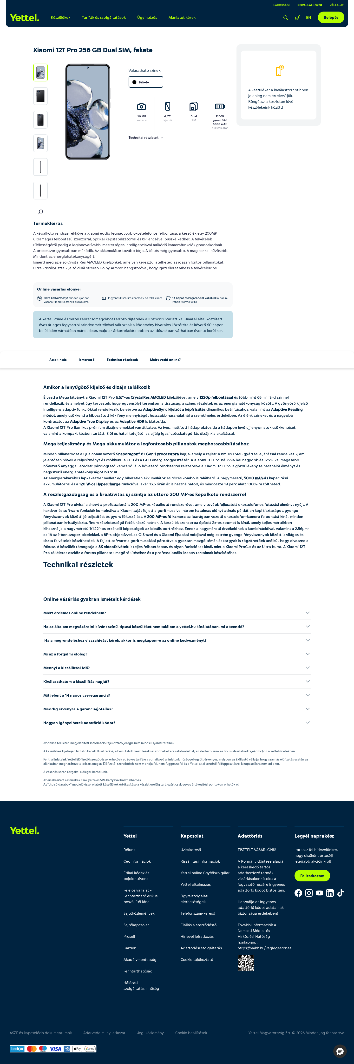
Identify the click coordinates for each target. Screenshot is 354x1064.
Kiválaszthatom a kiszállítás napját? (76, 681)
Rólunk (129, 849)
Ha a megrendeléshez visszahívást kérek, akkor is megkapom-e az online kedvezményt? (125, 640)
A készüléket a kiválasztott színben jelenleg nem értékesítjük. (278, 98)
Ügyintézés (147, 17)
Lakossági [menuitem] (281, 5)
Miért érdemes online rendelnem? (74, 612)
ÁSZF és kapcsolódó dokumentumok (41, 1032)
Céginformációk (137, 861)
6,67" (167, 116)
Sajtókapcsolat (136, 924)
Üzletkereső (191, 849)
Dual (193, 116)
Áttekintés (58, 359)
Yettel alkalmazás (196, 884)
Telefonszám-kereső (198, 913)
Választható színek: (145, 70)
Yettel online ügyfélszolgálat (205, 872)
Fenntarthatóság (138, 971)
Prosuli (129, 936)
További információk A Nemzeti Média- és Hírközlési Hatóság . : (263, 936)
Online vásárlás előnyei (59, 289)
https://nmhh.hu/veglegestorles (264, 947)
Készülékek (60, 17)
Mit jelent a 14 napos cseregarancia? (76, 695)
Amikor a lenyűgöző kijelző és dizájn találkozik (96, 387)
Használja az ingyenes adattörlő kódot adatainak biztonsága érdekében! (261, 907)
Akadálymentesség (140, 959)
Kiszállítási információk (200, 861)
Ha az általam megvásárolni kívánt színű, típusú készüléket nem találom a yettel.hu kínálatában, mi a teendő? (143, 626)
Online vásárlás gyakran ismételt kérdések (92, 599)
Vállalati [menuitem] (337, 5)
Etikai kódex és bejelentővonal (137, 875)
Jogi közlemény (150, 1032)
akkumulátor (220, 127)
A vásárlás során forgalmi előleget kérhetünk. (75, 772)
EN (308, 17)
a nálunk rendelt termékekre (200, 299)
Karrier (130, 947)
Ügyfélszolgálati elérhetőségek (194, 898)
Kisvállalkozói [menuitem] (309, 5)
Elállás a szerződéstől (199, 924)
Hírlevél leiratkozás (197, 936)
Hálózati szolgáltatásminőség (141, 985)
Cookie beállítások (191, 1032)
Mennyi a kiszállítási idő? (66, 667)
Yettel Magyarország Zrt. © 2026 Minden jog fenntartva (296, 1032)
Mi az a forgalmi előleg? (65, 654)
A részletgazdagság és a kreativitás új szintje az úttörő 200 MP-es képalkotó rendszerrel (144, 494)
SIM (193, 120)
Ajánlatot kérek (182, 17)
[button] (340, 1051)
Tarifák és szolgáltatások (104, 17)
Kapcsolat (192, 836)
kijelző (168, 120)
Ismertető (87, 359)
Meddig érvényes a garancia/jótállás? (78, 709)
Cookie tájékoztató (197, 959)
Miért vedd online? (165, 359)
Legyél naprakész (314, 836)
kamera (142, 120)
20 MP (141, 116)
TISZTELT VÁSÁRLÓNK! (257, 849)
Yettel (130, 836)
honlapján (246, 942)
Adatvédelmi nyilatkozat (104, 1032)
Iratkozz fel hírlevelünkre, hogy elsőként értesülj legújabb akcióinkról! (316, 855)
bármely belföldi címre (135, 297)
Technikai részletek (122, 359)
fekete (144, 82)
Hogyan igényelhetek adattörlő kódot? (79, 722)
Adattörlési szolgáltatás (201, 947)
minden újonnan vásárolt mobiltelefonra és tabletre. (67, 299)
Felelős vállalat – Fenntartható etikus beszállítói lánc (140, 896)
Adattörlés (250, 836)
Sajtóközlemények (139, 913)
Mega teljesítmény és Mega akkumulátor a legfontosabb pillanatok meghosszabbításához (146, 443)
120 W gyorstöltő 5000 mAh (220, 120)
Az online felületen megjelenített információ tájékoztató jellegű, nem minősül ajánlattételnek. (109, 743)
